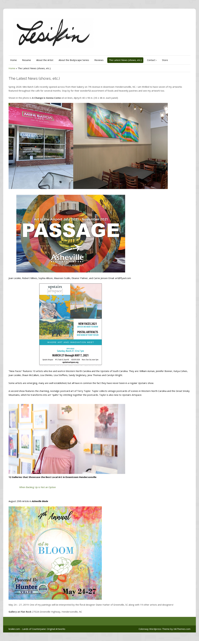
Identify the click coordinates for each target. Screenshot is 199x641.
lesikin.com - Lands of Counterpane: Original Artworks (37, 628)
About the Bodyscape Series (74, 60)
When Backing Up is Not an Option (37, 487)
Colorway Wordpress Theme (154, 628)
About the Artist (44, 60)
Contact (152, 60)
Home (13, 60)
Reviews (99, 60)
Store (165, 60)
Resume (26, 60)
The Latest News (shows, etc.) (125, 60)
